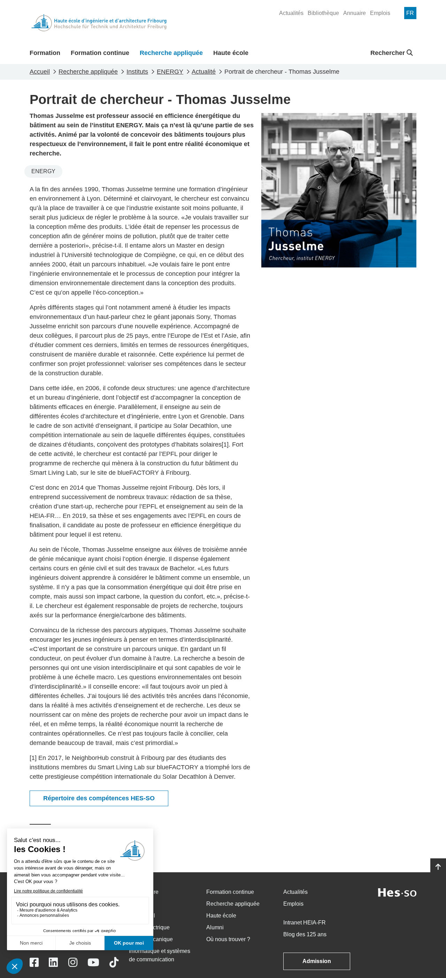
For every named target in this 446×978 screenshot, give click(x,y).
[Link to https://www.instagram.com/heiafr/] (72, 962)
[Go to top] (438, 867)
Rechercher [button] (388, 52)
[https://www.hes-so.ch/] (397, 892)
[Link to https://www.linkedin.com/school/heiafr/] (53, 962)
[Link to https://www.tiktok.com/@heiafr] (113, 962)
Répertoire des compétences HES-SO (99, 798)
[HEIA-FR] (99, 23)
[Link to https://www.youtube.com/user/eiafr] (93, 962)
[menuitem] (291, 13)
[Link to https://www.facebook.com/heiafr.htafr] (34, 962)
